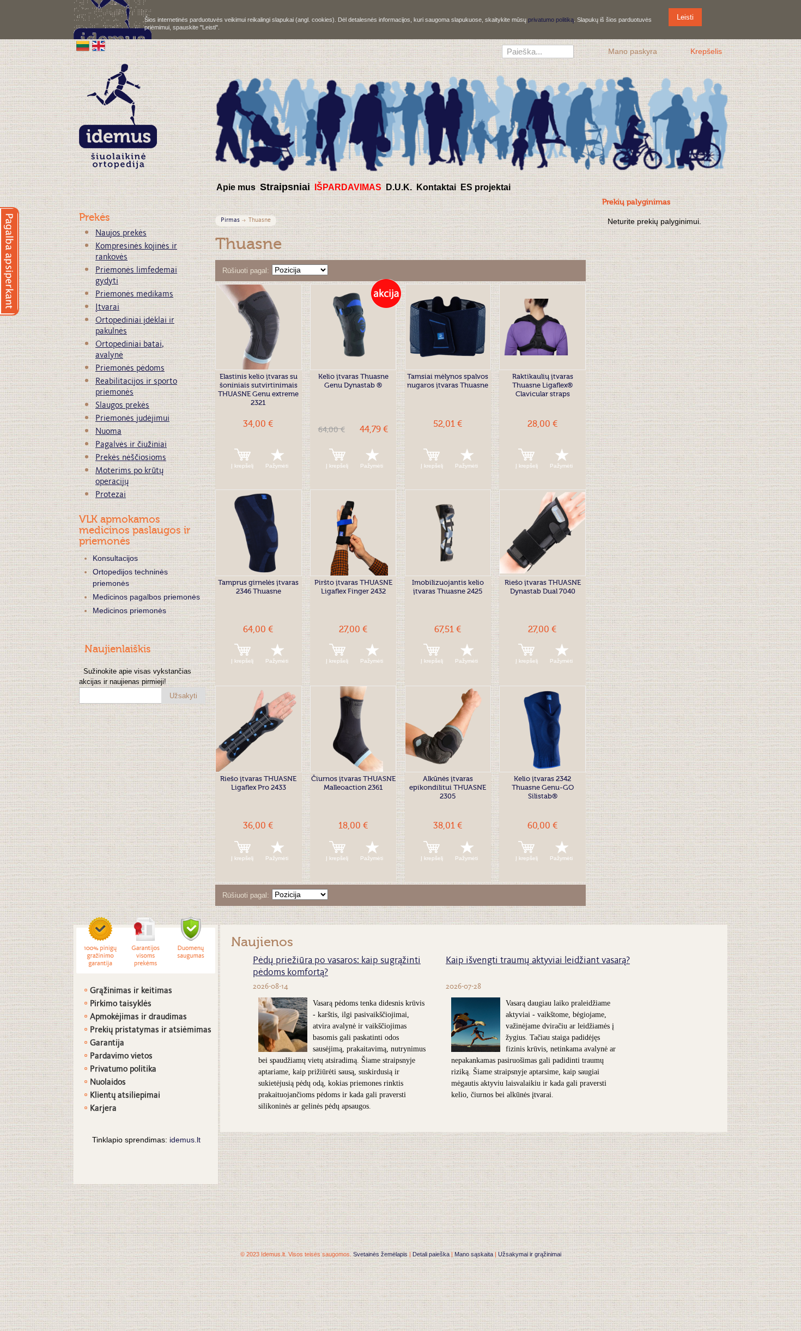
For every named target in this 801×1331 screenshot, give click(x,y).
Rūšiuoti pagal (244, 271)
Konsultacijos (115, 558)
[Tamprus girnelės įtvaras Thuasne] (258, 532)
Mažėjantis (338, 271)
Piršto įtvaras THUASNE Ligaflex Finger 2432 (353, 587)
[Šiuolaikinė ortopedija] (471, 122)
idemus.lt (185, 1139)
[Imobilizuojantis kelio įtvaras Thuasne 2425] (448, 532)
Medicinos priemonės (129, 610)
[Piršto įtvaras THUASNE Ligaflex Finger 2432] (353, 532)
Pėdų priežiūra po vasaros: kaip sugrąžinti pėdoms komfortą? (337, 967)
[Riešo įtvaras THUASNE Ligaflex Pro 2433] (258, 729)
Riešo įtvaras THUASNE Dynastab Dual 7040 (543, 587)
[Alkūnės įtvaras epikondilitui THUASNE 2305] (448, 729)
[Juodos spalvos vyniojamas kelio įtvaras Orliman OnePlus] (448, 327)
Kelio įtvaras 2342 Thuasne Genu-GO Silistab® (543, 788)
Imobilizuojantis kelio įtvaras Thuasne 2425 (448, 587)
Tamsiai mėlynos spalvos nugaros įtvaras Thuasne (447, 381)
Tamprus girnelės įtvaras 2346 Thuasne (258, 587)
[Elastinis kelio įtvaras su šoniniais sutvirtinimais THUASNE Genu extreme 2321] (258, 327)
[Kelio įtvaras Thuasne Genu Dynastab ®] (353, 327)
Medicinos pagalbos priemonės (146, 596)
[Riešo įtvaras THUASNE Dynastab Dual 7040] (542, 532)
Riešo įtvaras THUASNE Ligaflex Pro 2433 (258, 783)
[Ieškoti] (565, 53)
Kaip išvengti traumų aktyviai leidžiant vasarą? (538, 961)
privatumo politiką (551, 19)
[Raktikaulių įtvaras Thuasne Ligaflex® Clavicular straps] (542, 327)
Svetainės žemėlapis (380, 1254)
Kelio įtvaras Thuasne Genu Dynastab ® (353, 381)
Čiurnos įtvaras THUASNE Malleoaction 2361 (353, 783)
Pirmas (230, 220)
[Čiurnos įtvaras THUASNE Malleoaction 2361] (353, 729)
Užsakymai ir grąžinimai (529, 1254)
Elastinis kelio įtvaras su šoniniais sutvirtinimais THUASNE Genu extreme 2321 (258, 390)
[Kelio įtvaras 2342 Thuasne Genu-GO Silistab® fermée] (542, 729)
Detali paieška (431, 1254)
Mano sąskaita (473, 1254)
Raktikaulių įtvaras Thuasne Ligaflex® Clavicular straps (542, 386)
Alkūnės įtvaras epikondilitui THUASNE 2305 (447, 788)
